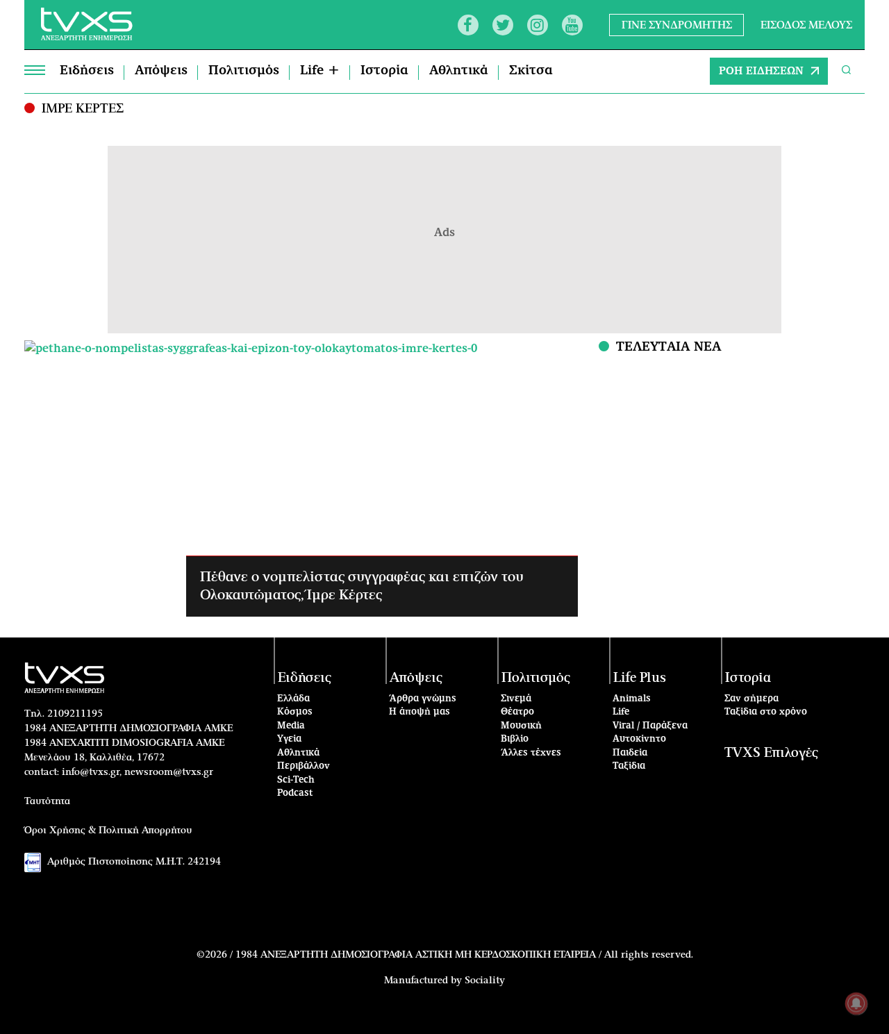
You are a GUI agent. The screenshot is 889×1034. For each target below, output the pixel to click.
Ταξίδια (629, 766)
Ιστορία (384, 71)
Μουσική (521, 726)
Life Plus (639, 678)
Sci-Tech (296, 780)
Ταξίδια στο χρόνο (765, 712)
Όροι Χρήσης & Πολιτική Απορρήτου (108, 830)
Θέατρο (517, 712)
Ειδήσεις (87, 71)
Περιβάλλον (303, 766)
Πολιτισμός (243, 71)
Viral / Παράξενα (650, 726)
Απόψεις (161, 71)
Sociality (485, 980)
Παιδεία (630, 753)
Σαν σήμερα (751, 698)
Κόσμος (295, 712)
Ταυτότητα (47, 801)
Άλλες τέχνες (531, 753)
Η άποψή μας (419, 712)
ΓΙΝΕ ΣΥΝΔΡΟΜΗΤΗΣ (677, 24)
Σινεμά (516, 698)
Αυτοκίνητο (639, 739)
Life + (320, 71)
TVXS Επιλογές (771, 753)
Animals (632, 698)
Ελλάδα (293, 698)
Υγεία (289, 739)
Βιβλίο (515, 739)
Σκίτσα (531, 71)
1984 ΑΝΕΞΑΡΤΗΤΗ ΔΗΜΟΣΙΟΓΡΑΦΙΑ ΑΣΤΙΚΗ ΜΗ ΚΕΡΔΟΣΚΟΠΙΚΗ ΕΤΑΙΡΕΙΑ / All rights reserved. (464, 955)
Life (621, 712)
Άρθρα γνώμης (422, 698)
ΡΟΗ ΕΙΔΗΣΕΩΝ (761, 71)
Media (291, 726)
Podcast (295, 793)
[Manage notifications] (856, 1003)
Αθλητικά (458, 71)
